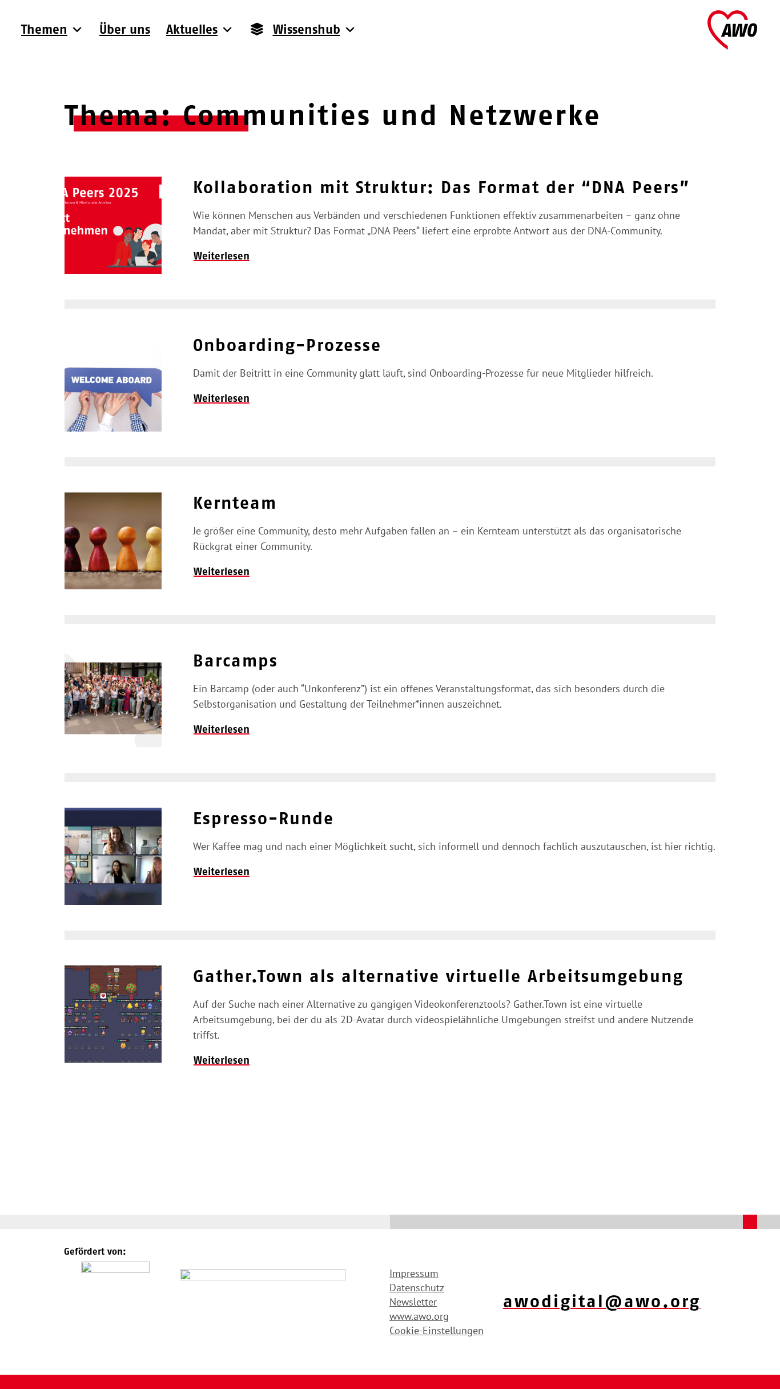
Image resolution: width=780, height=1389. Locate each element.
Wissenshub (306, 29)
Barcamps (235, 660)
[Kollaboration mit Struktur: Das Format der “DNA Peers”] (113, 225)
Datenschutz (416, 1287)
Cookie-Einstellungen (436, 1330)
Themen (44, 29)
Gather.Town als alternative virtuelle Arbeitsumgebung (438, 976)
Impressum (414, 1273)
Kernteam (235, 502)
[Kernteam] (113, 540)
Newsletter (413, 1301)
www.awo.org (419, 1316)
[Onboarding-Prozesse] (113, 383)
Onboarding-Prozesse (287, 345)
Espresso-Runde (263, 818)
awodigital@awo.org (602, 1301)
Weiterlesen (222, 256)
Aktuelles (192, 29)
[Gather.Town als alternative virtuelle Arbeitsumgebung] (113, 1014)
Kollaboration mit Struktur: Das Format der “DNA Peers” (441, 187)
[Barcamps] (113, 698)
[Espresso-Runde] (113, 856)
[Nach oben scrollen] (750, 1222)
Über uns (124, 29)
